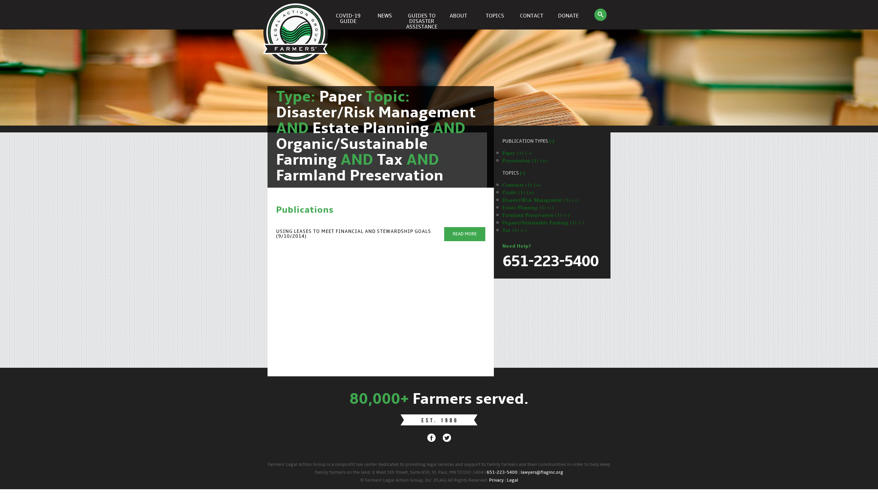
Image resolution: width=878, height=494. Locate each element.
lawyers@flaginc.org (542, 472)
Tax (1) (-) (514, 230)
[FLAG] (296, 15)
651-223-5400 (502, 472)
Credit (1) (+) (518, 192)
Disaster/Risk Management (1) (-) (540, 200)
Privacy (496, 480)
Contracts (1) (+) (521, 184)
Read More (465, 234)
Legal (512, 480)
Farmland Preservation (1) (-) (536, 215)
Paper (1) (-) (517, 153)
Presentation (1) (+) (525, 160)
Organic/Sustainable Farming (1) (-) (543, 222)
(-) (551, 141)
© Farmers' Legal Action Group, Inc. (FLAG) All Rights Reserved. (424, 480)
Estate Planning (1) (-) (528, 207)
